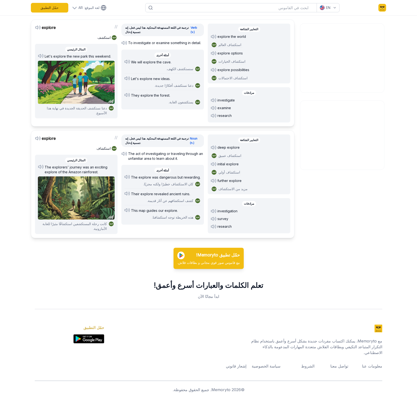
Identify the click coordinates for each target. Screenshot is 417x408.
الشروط (307, 366)
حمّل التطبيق (50, 8)
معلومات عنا (372, 366)
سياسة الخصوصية (266, 366)
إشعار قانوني (236, 366)
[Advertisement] (342, 57)
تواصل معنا (339, 366)
